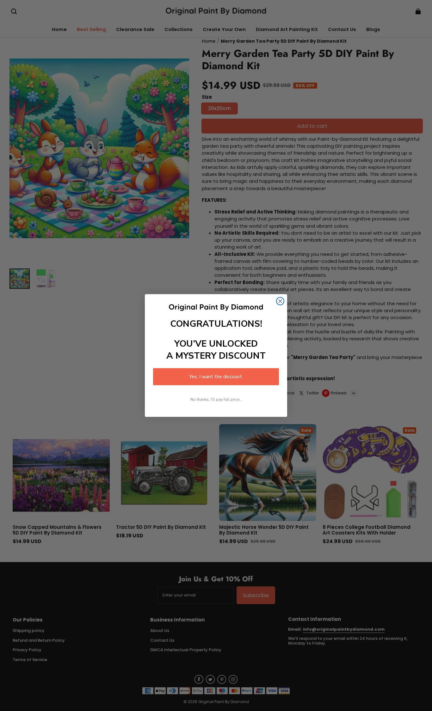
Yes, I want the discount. (216, 376)
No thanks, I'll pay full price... (216, 399)
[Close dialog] (280, 301)
